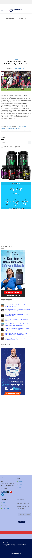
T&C (20, 487)
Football (3, 128)
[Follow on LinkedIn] (2, 494)
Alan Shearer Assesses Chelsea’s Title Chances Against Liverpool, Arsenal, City (17, 329)
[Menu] (2, 10)
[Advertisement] (16, 40)
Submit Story (6, 508)
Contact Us (5, 505)
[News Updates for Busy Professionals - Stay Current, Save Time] (16, 10)
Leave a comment (26, 130)
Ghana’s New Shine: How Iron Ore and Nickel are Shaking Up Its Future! (17, 305)
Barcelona (18, 126)
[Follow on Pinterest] (11, 492)
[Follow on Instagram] (5, 492)
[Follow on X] (8, 492)
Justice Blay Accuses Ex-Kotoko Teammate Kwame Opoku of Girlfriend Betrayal (16, 334)
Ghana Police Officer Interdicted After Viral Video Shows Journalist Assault (17, 310)
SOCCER (16, 59)
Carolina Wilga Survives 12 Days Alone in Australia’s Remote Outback (15, 338)
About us (21, 481)
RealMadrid (14, 128)
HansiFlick (8, 128)
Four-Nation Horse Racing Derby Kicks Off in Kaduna (16, 319)
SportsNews (14, 130)
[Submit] (29, 142)
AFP (24, 68)
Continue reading (16, 122)
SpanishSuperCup (5, 130)
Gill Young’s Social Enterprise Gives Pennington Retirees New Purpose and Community (17, 324)
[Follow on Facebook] (2, 492)
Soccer (19, 128)
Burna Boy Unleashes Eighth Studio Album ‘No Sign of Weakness (17, 315)
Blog (4, 502)
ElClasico (24, 126)
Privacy (21, 484)
